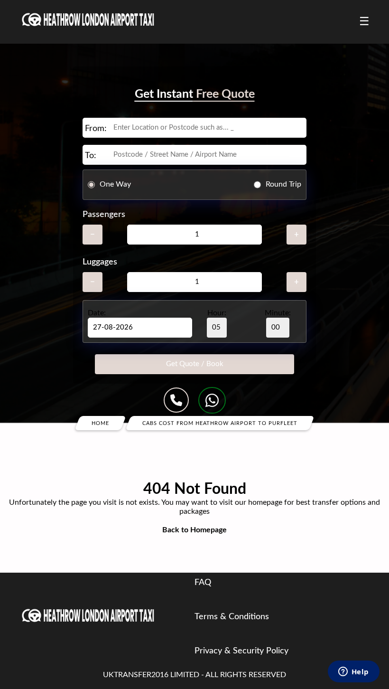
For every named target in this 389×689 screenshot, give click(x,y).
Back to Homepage (194, 530)
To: (90, 155)
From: (96, 128)
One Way (115, 184)
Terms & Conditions (231, 617)
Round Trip (283, 184)
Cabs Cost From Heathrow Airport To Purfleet (219, 422)
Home (100, 422)
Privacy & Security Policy (241, 651)
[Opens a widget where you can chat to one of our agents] (353, 672)
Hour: (216, 313)
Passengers (104, 214)
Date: (97, 313)
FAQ (202, 582)
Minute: (278, 313)
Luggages (100, 262)
